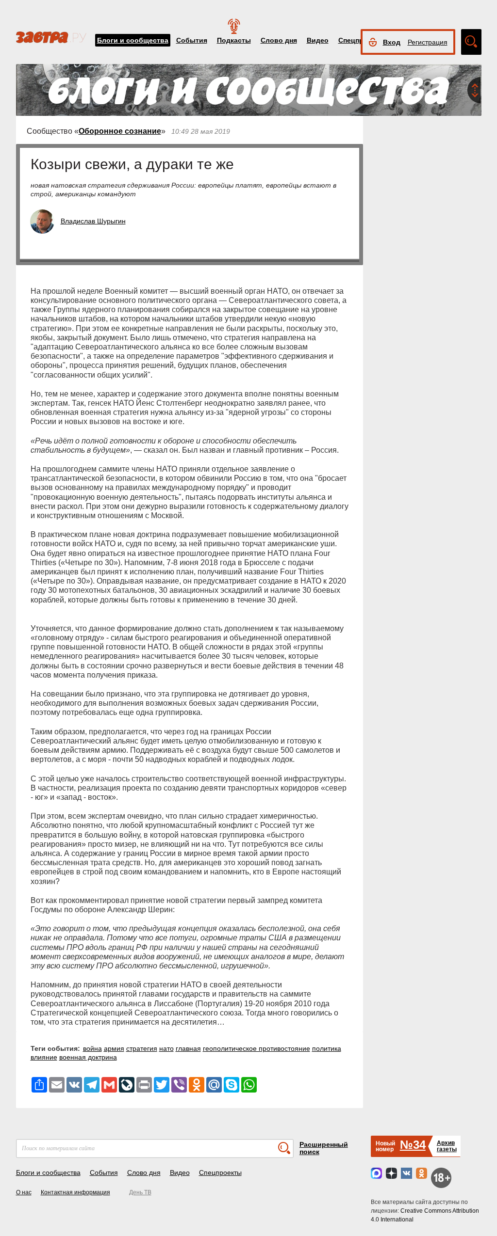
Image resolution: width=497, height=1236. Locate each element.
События (191, 40)
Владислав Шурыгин (93, 221)
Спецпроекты (220, 1172)
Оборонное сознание (120, 131)
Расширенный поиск (323, 1148)
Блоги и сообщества (132, 40)
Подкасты (234, 40)
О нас (24, 1192)
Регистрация (427, 42)
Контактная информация (75, 1192)
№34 (413, 1144)
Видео (318, 40)
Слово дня (279, 40)
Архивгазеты (447, 1146)
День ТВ (140, 1192)
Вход (391, 42)
